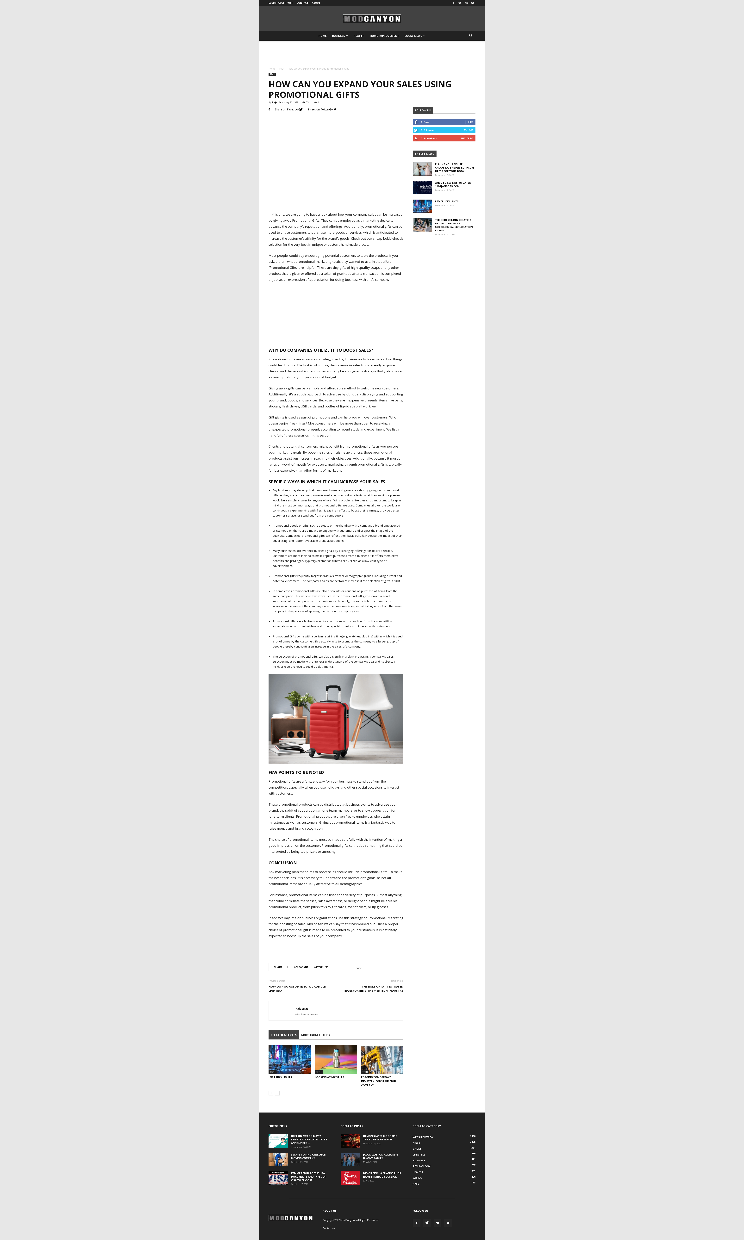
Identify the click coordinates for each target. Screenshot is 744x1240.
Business (338, 36)
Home (323, 36)
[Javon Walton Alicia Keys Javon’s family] (350, 1159)
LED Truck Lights (280, 1077)
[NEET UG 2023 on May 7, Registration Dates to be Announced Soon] (278, 1141)
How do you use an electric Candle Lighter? (297, 988)
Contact (302, 2)
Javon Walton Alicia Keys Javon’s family (380, 1156)
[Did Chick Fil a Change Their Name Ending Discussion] (350, 1178)
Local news (413, 36)
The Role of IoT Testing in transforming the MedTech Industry (373, 988)
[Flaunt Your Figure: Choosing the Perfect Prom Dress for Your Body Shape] (422, 169)
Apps (416, 1183)
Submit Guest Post (281, 2)
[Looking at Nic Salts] (336, 1059)
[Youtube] (472, 3)
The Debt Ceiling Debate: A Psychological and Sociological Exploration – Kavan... (455, 225)
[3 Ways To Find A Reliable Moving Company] (278, 1159)
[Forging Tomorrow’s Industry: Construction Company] (382, 1059)
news (416, 1143)
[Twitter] (460, 3)
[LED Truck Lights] (290, 1059)
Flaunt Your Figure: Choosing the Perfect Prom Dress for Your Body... (454, 167)
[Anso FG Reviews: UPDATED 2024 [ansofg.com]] (422, 187)
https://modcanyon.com (306, 1014)
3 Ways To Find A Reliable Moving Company (308, 1156)
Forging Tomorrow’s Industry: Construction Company (378, 1081)
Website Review (423, 1137)
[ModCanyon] (372, 18)
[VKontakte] (466, 3)
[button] (470, 35)
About (316, 2)
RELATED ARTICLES (284, 1035)
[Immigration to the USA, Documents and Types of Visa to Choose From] (278, 1178)
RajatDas (277, 102)
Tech (281, 68)
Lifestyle (419, 1154)
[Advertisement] (372, 54)
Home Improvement (384, 36)
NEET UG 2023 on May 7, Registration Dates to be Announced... (309, 1139)
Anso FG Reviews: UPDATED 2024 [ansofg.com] (453, 184)
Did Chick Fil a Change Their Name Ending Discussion (382, 1174)
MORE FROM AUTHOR (315, 1035)
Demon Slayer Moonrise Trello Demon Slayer (380, 1137)
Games (417, 1148)
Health (359, 36)
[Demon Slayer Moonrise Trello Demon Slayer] (350, 1141)
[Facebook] (453, 3)
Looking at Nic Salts (329, 1077)
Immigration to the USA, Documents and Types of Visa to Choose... (308, 1176)
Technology (421, 1166)
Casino (417, 1178)
